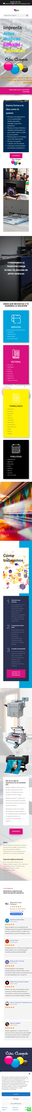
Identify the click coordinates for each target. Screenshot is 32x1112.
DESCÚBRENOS (16, 155)
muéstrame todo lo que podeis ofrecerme (19, 90)
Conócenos (16, 831)
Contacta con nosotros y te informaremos (16, 673)
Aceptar (16, 1094)
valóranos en (15, 914)
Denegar (16, 1099)
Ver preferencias (16, 1103)
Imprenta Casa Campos (16, 903)
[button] (29, 1074)
